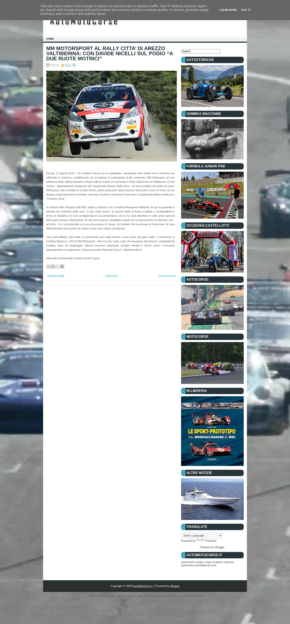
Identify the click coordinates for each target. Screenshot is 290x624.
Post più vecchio (167, 275)
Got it (246, 9)
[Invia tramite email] (48, 266)
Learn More (228, 9)
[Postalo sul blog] (53, 266)
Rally (68, 65)
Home (50, 38)
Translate (210, 540)
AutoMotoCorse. (143, 586)
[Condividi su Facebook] (62, 266)
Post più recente (56, 275)
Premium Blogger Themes (162, 595)
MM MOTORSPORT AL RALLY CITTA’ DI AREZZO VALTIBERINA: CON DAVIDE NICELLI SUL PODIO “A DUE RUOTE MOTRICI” (109, 53)
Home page (111, 275)
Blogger (219, 547)
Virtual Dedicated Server (189, 595)
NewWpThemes (107, 595)
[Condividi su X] (57, 266)
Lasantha (142, 595)
